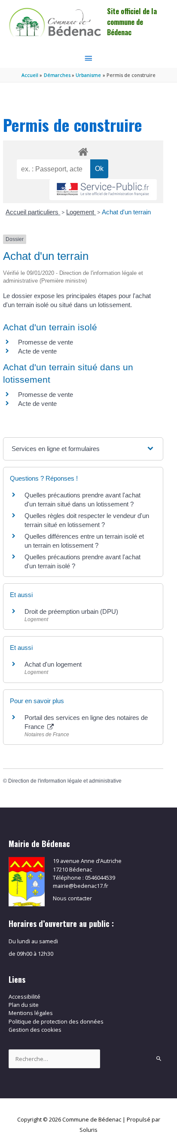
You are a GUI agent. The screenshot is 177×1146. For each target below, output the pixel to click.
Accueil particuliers (33, 212)
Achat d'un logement (53, 664)
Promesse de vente (45, 342)
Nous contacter (72, 898)
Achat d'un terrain (126, 212)
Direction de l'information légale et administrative (65, 781)
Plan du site (24, 1005)
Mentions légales (31, 1013)
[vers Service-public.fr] (103, 189)
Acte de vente (37, 351)
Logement (81, 212)
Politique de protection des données (56, 1021)
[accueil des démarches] (83, 150)
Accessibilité (24, 996)
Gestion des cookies (35, 1029)
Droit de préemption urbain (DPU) (71, 611)
